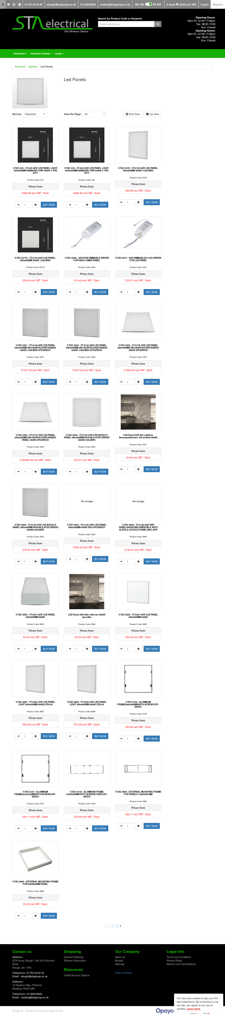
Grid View (134, 114)
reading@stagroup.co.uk (115, 4)
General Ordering (73, 957)
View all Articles (123, 972)
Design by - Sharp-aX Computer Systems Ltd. (37, 1010)
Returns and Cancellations (181, 964)
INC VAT (139, 4)
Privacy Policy (174, 960)
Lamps (60, 54)
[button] (35, 114)
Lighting (32, 66)
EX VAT (157, 4)
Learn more (193, 1008)
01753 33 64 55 (33, 4)
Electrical (20, 66)
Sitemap (119, 964)
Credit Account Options (76, 975)
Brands (119, 960)
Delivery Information (75, 960)
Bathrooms (21, 54)
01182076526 (88, 4)
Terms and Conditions (179, 957)
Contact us (22, 951)
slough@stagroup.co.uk (61, 4)
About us (120, 957)
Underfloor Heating (41, 54)
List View (154, 114)
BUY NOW (49, 204)
